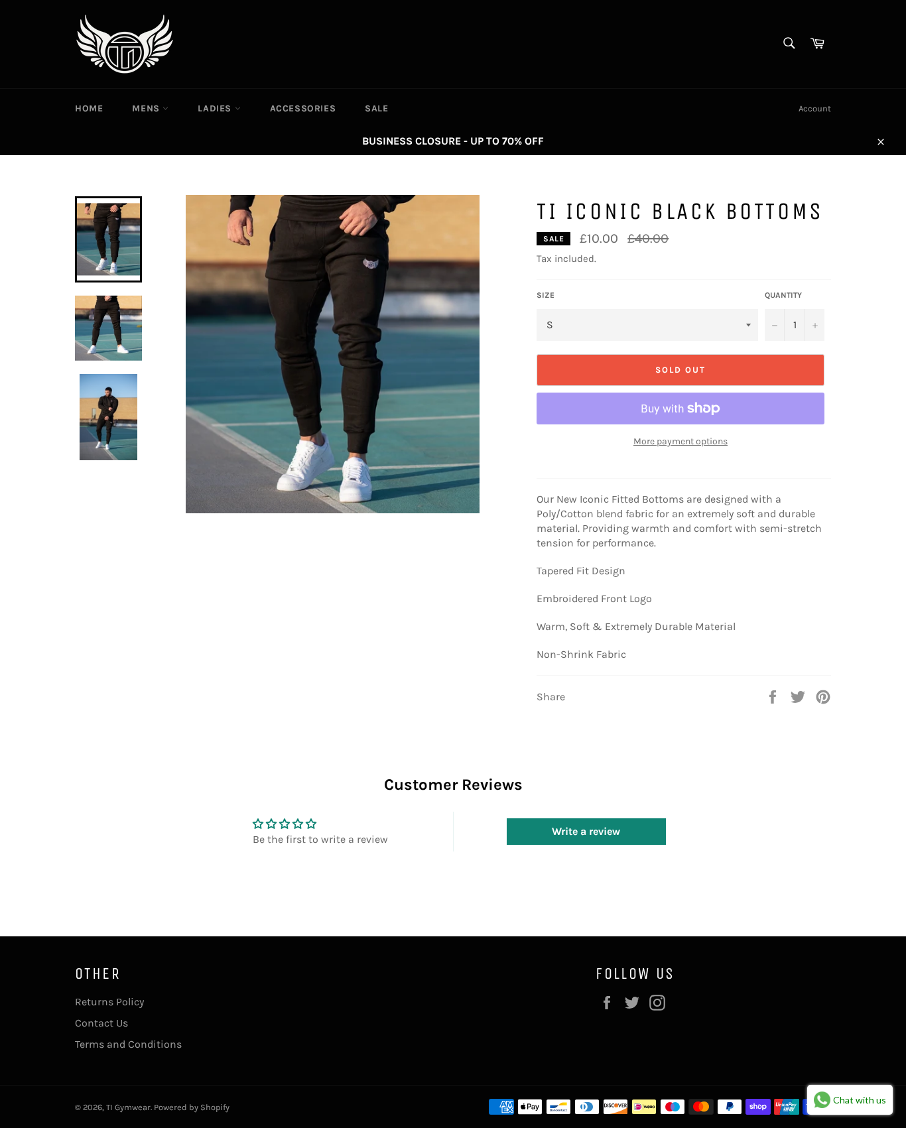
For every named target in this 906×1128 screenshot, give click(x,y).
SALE (376, 108)
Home (89, 108)
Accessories (303, 108)
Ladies (216, 108)
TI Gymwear (128, 1107)
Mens (147, 108)
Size (545, 295)
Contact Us (101, 1023)
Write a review (586, 831)
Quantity (783, 295)
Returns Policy (109, 1001)
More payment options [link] (680, 441)
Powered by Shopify (191, 1107)
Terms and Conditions (128, 1044)
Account (815, 108)
